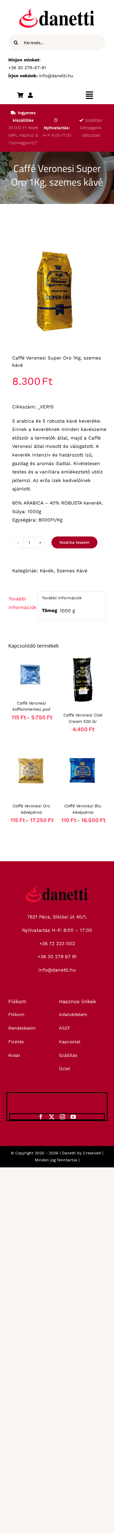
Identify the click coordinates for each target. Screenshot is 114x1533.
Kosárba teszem (74, 542)
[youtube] (73, 1116)
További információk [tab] (21, 603)
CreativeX (92, 1153)
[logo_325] (57, 888)
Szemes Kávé (72, 570)
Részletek (31, 681)
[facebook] (40, 1116)
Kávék (47, 570)
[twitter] (51, 1116)
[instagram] (62, 1116)
